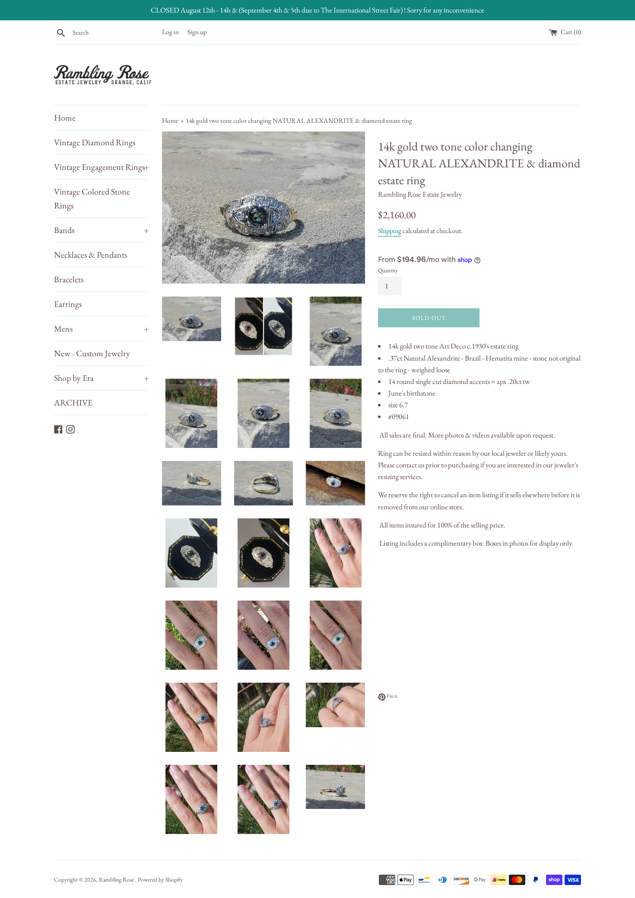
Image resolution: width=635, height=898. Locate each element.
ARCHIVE (73, 402)
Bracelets (68, 279)
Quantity (388, 270)
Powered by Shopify (160, 879)
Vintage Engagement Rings (101, 167)
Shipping (389, 230)
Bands (101, 230)
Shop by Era (101, 377)
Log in (170, 32)
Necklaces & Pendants (90, 254)
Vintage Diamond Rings (94, 142)
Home (65, 117)
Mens (101, 328)
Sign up (197, 32)
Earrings (68, 304)
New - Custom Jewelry (92, 353)
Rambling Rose (117, 879)
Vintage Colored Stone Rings (92, 198)
